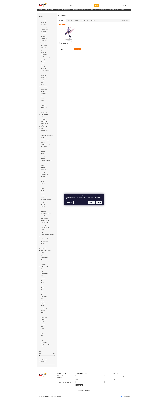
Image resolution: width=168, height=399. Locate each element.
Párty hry (42, 208)
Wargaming (43, 210)
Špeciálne (43, 153)
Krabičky (42, 79)
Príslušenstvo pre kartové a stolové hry (47, 126)
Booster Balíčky (44, 20)
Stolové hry (41, 201)
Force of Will (43, 109)
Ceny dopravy (83, 1)
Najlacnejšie (69, 20)
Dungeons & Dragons (45, 238)
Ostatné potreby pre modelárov (47, 234)
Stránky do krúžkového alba (46, 160)
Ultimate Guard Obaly (45, 144)
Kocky (42, 180)
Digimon (42, 98)
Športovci (42, 321)
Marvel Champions (44, 104)
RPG (41, 236)
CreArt (42, 335)
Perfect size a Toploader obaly (47, 135)
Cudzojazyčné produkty (45, 70)
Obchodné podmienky (73, 1)
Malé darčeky (43, 31)
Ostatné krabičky (44, 174)
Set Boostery (43, 47)
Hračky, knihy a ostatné (43, 266)
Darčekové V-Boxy (44, 29)
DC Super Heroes (44, 286)
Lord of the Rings (44, 257)
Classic (42, 282)
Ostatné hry (43, 134)
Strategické (43, 204)
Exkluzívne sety (44, 317)
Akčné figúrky (43, 270)
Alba (41, 149)
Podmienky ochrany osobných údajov (64, 382)
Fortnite (42, 328)
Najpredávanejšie (85, 20)
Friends (42, 314)
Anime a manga (44, 263)
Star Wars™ (43, 310)
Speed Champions (44, 309)
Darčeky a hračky (44, 40)
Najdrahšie (77, 20)
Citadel (43, 224)
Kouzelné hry (117, 378)
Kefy (42, 233)
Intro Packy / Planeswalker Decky (47, 58)
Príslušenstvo (43, 36)
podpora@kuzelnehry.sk (120, 376)
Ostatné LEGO (43, 319)
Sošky (42, 271)
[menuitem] (40, 10)
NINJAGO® (43, 305)
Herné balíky (43, 26)
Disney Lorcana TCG (44, 88)
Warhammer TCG (44, 112)
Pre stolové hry (44, 194)
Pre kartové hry (44, 192)
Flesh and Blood (44, 89)
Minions (42, 307)
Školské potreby (44, 38)
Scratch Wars (43, 105)
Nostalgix (42, 118)
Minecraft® (43, 303)
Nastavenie (69, 202)
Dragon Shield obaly (45, 141)
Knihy (42, 323)
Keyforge (42, 100)
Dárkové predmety (44, 342)
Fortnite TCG (43, 102)
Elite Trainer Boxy (44, 24)
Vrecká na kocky (44, 185)
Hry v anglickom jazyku (45, 245)
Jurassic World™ (44, 296)
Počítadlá (42, 188)
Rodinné (42, 202)
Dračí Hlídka (43, 243)
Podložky (42, 81)
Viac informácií (69, 199)
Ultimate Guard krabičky (45, 171)
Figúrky (42, 268)
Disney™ (42, 287)
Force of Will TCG (44, 123)
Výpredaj (41, 346)
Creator (42, 284)
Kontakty (58, 380)
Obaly (42, 82)
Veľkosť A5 (43, 156)
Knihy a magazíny (44, 218)
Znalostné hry (43, 247)
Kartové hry (43, 206)
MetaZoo (42, 96)
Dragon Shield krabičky (45, 172)
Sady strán (44, 164)
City (41, 280)
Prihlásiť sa (79, 385)
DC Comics (43, 261)
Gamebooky (43, 324)
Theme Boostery (44, 51)
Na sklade (43, 359)
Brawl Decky (43, 66)
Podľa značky (43, 139)
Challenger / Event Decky (45, 56)
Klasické (42, 181)
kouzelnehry (117, 380)
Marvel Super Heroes (45, 301)
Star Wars (43, 255)
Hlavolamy (43, 339)
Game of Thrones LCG (45, 111)
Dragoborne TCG (44, 107)
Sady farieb (44, 231)
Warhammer (43, 211)
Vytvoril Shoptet (126, 396)
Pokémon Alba (43, 33)
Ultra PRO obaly (44, 146)
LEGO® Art (43, 298)
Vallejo (43, 229)
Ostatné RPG (43, 240)
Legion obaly (43, 148)
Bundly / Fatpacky (44, 54)
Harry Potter (43, 254)
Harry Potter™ (43, 293)
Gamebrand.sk (87, 390)
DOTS (42, 289)
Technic (42, 312)
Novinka (43, 361)
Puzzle (42, 333)
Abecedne (93, 20)
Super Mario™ (43, 300)
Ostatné (42, 84)
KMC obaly (43, 142)
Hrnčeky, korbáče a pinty (45, 344)
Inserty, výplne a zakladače (46, 199)
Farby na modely (44, 222)
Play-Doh (42, 337)
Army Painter (44, 225)
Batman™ (42, 278)
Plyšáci (42, 340)
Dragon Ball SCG (44, 116)
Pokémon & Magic (44, 130)
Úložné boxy (43, 178)
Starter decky (43, 95)
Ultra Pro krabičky (44, 169)
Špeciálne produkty (44, 27)
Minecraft (42, 330)
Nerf (41, 331)
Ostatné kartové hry (43, 86)
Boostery (42, 73)
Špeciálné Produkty (44, 77)
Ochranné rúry (43, 195)
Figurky (42, 65)
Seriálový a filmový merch (46, 250)
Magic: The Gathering (43, 42)
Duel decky (43, 59)
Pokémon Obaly (44, 35)
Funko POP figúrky (44, 273)
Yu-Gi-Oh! (41, 72)
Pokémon (41, 19)
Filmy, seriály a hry (42, 248)
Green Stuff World (45, 227)
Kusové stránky (45, 162)
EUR (122, 1)
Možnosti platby (92, 1)
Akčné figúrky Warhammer (46, 213)
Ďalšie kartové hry (44, 114)
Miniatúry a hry (44, 215)
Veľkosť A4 (43, 155)
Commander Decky (44, 61)
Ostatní (42, 217)
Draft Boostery (44, 45)
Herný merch (43, 264)
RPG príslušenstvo (44, 241)
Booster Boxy (43, 22)
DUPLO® (42, 291)
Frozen (42, 316)
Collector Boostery (44, 49)
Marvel (42, 252)
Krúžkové (43, 158)
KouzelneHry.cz (81, 390)
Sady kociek (43, 187)
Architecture (43, 277)
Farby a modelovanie (45, 220)
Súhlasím (99, 202)
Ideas (42, 294)
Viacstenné (43, 183)
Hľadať (96, 5)
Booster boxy (43, 93)
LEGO (42, 275)
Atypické (42, 137)
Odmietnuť (91, 202)
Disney (42, 259)
